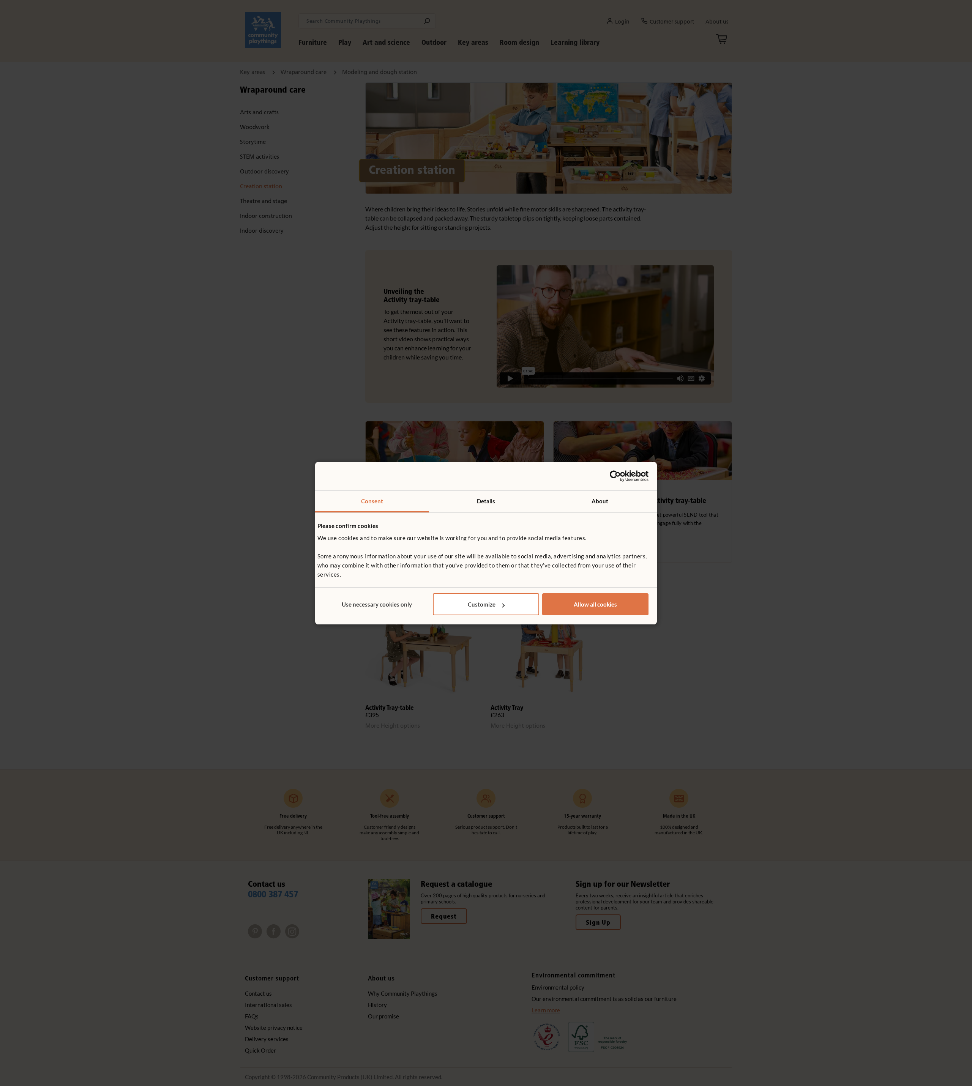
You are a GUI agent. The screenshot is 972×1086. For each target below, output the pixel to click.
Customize (481, 604)
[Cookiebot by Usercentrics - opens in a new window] (615, 476)
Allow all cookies (595, 604)
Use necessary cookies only (377, 604)
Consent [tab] (372, 501)
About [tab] (600, 501)
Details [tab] (486, 501)
